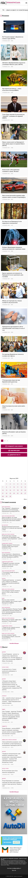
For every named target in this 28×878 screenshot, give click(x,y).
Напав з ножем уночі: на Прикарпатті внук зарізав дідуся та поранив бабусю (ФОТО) (13, 143)
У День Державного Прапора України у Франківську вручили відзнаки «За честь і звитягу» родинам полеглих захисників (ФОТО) (12, 611)
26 (21, 493)
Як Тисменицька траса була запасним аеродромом (10, 771)
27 (25, 493)
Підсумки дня (15, 450)
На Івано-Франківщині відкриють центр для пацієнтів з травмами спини (13, 248)
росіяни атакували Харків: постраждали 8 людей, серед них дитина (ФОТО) (11, 636)
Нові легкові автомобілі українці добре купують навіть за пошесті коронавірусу (14, 196)
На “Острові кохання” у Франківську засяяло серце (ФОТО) (12, 37)
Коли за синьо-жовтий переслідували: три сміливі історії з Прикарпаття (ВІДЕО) (12, 601)
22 (6, 493)
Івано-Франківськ (6, 506)
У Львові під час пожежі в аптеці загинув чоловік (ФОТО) (11, 628)
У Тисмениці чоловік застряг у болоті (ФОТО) (10, 573)
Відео (3, 598)
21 (2, 493)
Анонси (4, 695)
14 (2, 490)
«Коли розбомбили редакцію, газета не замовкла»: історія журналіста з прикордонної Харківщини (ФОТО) (12, 743)
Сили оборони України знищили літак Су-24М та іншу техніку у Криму (11, 592)
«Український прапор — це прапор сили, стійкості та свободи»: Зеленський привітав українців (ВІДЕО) (11, 582)
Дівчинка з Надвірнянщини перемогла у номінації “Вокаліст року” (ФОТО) (13, 63)
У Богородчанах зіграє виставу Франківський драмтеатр (11, 381)
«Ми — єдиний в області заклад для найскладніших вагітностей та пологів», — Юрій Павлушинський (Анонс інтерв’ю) (11, 700)
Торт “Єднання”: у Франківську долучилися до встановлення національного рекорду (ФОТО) (10, 510)
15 (6, 490)
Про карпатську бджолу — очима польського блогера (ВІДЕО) (11, 89)
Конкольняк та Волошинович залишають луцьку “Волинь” (10, 170)
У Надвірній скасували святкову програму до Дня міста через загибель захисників (11, 565)
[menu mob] (26, 3)
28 (2, 496)
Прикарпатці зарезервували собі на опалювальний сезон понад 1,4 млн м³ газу (13, 328)
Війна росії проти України (8, 534)
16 (10, 490)
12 (21, 487)
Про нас (14, 870)
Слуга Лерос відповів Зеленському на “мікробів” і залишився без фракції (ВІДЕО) (13, 116)
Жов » (25, 499)
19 (21, 490)
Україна (4, 578)
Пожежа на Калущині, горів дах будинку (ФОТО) (14, 432)
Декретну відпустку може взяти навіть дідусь (13, 406)
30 (10, 496)
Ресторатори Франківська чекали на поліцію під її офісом (13, 355)
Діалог (5, 647)
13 (25, 487)
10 (14, 487)
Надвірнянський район (7, 561)
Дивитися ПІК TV (15, 455)
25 (17, 493)
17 (14, 490)
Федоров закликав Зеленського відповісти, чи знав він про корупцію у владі (12, 528)
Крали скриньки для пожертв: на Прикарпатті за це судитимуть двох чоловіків (12, 274)
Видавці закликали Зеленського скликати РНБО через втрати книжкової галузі (11, 546)
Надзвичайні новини (7, 543)
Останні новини (9, 502)
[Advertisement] (11, 466)
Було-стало (5, 667)
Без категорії (5, 525)
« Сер (2, 499)
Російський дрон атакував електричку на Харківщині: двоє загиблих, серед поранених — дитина (12, 537)
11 (17, 487)
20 (25, 490)
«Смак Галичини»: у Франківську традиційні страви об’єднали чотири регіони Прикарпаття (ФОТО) (12, 555)
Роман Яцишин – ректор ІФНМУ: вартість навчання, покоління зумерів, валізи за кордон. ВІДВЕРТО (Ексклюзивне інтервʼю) (12, 731)
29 (6, 496)
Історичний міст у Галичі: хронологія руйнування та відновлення (9, 671)
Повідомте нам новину (15, 446)
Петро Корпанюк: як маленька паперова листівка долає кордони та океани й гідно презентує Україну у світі (12, 783)
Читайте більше (14, 643)
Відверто (4, 726)
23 (10, 493)
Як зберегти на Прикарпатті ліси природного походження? (12, 222)
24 (14, 493)
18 (17, 490)
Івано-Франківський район (8, 516)
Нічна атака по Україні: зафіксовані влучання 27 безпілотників (11, 620)
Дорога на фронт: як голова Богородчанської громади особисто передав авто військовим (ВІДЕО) (12, 519)
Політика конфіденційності (14, 868)
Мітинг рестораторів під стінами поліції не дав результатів (12, 301)
